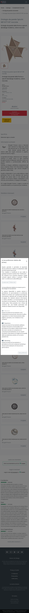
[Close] (27, 261)
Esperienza (7, 323)
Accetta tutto (5, 282)
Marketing (7, 340)
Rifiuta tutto (12, 282)
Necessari (7, 311)
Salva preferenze (23, 352)
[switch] (3, 323)
